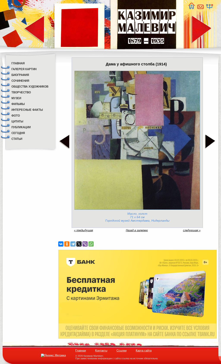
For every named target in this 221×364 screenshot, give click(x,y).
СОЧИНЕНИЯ (20, 80)
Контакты (101, 350)
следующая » (191, 230)
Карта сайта (144, 350)
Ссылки (121, 350)
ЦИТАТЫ (17, 121)
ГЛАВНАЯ (18, 63)
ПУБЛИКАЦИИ (21, 127)
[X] (79, 244)
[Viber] (85, 244)
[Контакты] (200, 8)
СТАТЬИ (16, 138)
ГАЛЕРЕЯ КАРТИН (23, 69)
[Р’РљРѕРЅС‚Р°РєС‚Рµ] (60, 244)
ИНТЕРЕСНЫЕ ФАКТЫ (27, 109)
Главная (80, 350)
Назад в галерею (137, 230)
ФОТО (15, 115)
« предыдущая (83, 230)
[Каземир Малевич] (146, 51)
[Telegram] (73, 244)
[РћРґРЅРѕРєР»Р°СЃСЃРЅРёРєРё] (66, 244)
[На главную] (191, 8)
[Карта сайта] (209, 8)
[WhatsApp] (91, 244)
